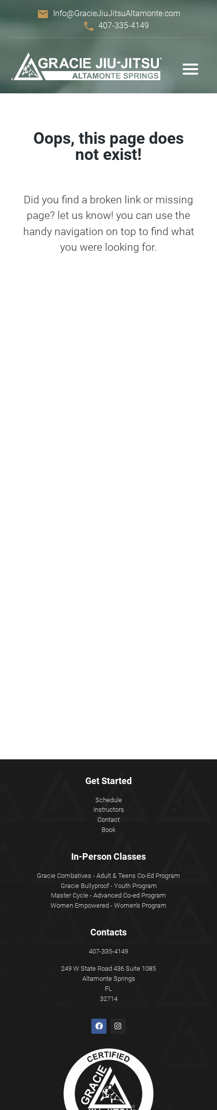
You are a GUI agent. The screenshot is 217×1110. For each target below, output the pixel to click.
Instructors (108, 809)
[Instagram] (118, 1026)
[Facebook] (98, 1026)
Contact (108, 819)
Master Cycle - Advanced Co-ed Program (108, 895)
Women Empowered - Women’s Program (108, 905)
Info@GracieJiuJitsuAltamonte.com (116, 13)
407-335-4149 (123, 25)
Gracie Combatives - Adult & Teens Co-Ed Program (108, 875)
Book (108, 830)
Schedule (108, 800)
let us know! (86, 215)
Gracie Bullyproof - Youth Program (109, 886)
